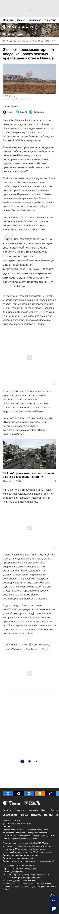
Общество (20, 810)
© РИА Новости (9, 96)
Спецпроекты (10, 815)
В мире (44, 810)
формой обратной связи (29, 877)
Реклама (24, 815)
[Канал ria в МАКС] (8, 793)
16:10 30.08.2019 (11, 41)
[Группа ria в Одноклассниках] (40, 793)
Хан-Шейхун (32, 649)
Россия (45, 649)
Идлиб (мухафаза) (40, 644)
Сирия (25, 644)
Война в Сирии (11, 644)
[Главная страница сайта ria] (17, 27)
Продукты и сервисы (42, 815)
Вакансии (7, 827)
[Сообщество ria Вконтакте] (29, 793)
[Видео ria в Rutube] (50, 793)
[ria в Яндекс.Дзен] (18, 793)
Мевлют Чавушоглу (13, 649)
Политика (7, 810)
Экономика (33, 810)
